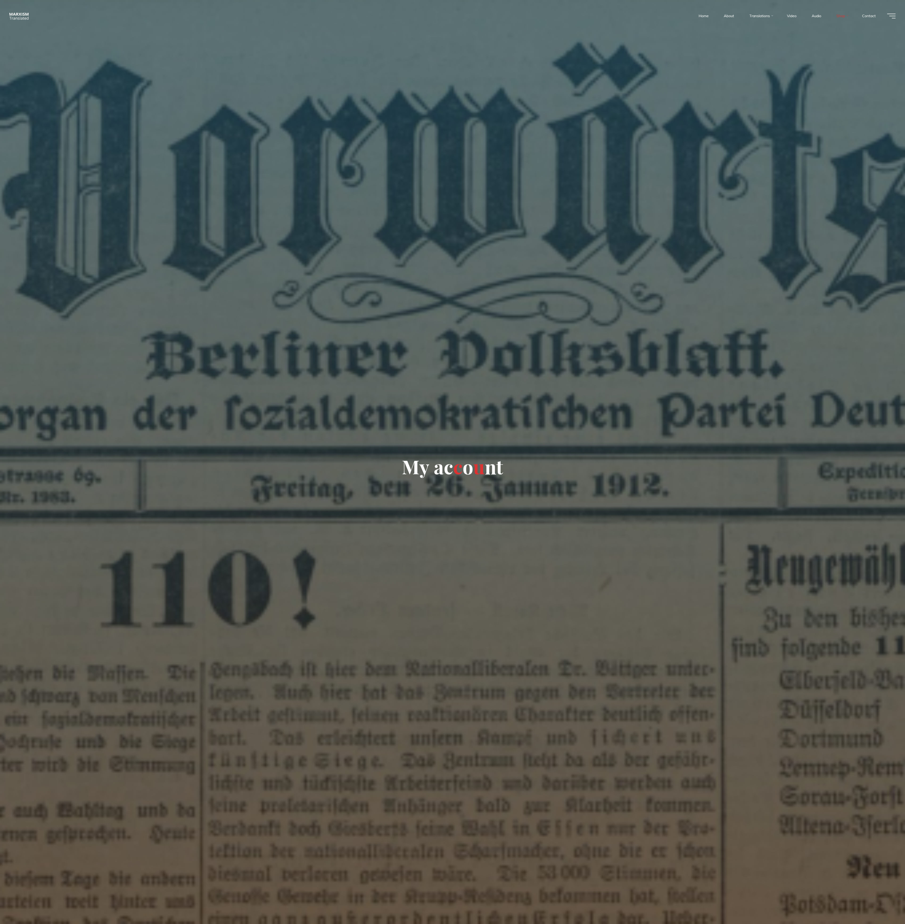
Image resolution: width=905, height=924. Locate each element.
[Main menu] (891, 16)
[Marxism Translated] (19, 15)
